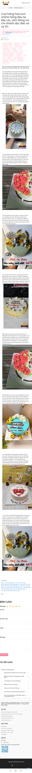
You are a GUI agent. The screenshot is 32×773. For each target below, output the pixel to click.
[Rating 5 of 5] (19, 606)
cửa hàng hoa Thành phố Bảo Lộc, (13, 587)
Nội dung (2, 637)
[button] (26, 2)
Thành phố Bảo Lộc (18, 8)
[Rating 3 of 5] (13, 606)
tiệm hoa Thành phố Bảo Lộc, (12, 586)
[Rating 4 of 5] (16, 606)
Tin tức (10, 8)
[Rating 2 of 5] (10, 606)
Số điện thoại (4, 619)
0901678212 (9, 33)
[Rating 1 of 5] (7, 606)
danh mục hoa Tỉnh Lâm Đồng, (12, 590)
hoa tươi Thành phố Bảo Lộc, (8, 583)
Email (1, 628)
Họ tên (2, 609)
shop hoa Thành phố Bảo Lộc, (12, 584)
